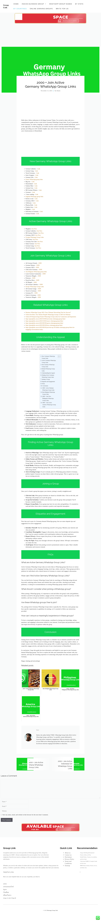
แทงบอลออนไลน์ (8, 886)
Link (38, 169)
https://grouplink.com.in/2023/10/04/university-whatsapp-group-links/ (46, 319)
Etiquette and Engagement (48, 381)
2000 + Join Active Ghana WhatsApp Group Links (36, 764)
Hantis (58, 90)
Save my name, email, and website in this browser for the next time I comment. (25, 815)
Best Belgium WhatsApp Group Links (48, 393)
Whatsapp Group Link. (52, 910)
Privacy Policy (69, 859)
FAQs (43, 383)
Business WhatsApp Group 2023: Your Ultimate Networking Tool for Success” (48, 312)
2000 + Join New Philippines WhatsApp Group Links (48, 398)
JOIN (40, 263)
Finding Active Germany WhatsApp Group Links (48, 376)
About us (67, 853)
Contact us (68, 855)
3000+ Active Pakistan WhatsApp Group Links (48, 389)
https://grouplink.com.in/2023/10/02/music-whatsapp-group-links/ (44, 321)
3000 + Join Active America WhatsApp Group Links (49, 404)
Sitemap (67, 865)
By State (79, 4)
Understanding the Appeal (48, 373)
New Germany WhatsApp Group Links (48, 357)
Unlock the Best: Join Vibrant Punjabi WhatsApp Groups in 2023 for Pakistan (48, 314)
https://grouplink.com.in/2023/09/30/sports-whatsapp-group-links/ (44, 323)
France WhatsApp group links (34, 179)
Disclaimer (68, 857)
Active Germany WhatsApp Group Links (49, 361)
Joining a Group (46, 379)
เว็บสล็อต (6, 892)
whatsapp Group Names (60, 4)
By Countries (20, 8)
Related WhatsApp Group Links (48, 370)
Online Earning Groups (41, 8)
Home (16, 4)
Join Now (34, 229)
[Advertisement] (50, 35)
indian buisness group (33, 4)
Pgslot (5, 889)
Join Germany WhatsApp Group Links (48, 365)
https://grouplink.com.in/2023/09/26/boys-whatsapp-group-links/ (44, 325)
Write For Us (62, 8)
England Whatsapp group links (34, 196)
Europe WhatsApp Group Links (35, 286)
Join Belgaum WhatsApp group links (36, 271)
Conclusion (45, 386)
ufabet (5, 884)
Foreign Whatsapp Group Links (35, 237)
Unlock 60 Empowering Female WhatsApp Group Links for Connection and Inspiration (51, 316)
